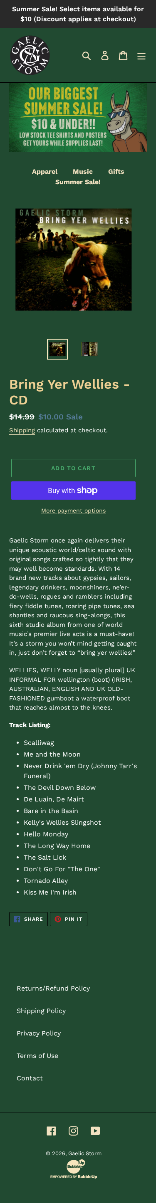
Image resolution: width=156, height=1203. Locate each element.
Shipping (22, 430)
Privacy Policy (39, 1033)
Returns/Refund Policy (53, 988)
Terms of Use (37, 1056)
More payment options (73, 510)
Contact (30, 1078)
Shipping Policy (41, 1011)
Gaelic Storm (85, 1153)
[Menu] (141, 55)
